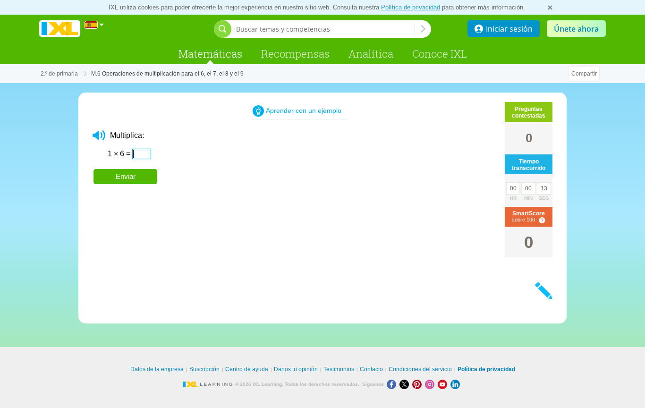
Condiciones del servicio (420, 369)
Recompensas (295, 53)
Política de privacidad (410, 7)
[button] (99, 135)
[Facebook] (393, 384)
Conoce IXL (439, 53)
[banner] (59, 29)
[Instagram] (431, 384)
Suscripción (204, 369)
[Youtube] (444, 384)
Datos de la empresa (157, 369)
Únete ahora (576, 29)
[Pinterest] (418, 384)
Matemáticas (210, 53)
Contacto (371, 369)
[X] (405, 384)
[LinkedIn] (456, 384)
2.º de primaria (59, 73)
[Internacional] (94, 24)
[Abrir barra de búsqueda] (222, 29)
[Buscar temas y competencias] (423, 29)
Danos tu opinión (296, 369)
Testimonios (338, 369)
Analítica (370, 53)
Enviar (126, 176)
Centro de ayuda (246, 369)
